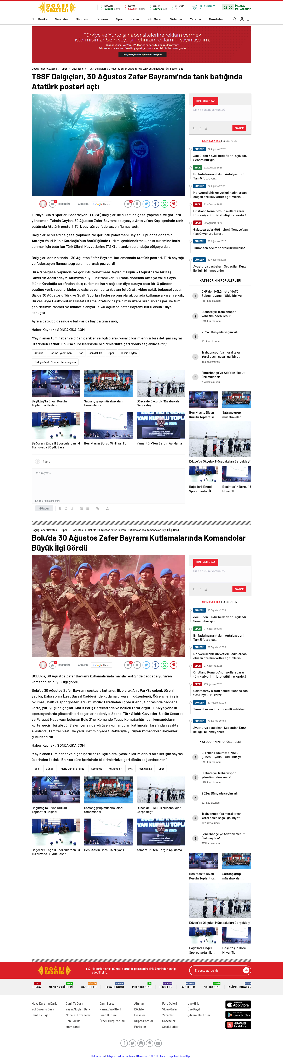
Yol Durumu (211, 985)
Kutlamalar (115, 768)
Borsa (36, 985)
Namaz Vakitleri (61, 985)
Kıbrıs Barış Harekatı (72, 768)
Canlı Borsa (107, 1003)
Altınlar (139, 1003)
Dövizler (139, 1009)
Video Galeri (170, 1009)
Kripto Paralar (240, 985)
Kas (81, 353)
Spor (119, 19)
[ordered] (82, 508)
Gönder (44, 508)
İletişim (110, 1056)
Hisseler (166, 985)
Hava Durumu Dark (44, 1003)
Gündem (82, 19)
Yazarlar (195, 19)
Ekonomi (102, 19)
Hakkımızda (98, 1056)
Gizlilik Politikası (126, 1056)
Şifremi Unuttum (198, 1015)
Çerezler (142, 1056)
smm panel (73, 1026)
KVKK (152, 1056)
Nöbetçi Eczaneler (78, 1015)
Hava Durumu (114, 985)
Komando (96, 768)
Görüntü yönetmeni (61, 353)
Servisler (61, 19)
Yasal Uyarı (186, 1056)
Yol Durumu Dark (43, 1009)
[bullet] (88, 508)
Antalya (38, 353)
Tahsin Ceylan (129, 353)
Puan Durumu (141, 985)
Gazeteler (216, 19)
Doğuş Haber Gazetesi (44, 68)
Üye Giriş (193, 1003)
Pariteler (187, 985)
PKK (130, 768)
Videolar (176, 19)
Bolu (37, 768)
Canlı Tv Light (41, 1015)
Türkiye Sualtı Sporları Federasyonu (55, 362)
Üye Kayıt (193, 1009)
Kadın (135, 19)
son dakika (95, 353)
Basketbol (77, 68)
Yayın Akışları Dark (78, 1009)
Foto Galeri (154, 19)
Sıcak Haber (170, 1026)
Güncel (50, 768)
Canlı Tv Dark (74, 1003)
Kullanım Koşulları (167, 1056)
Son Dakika (39, 19)
